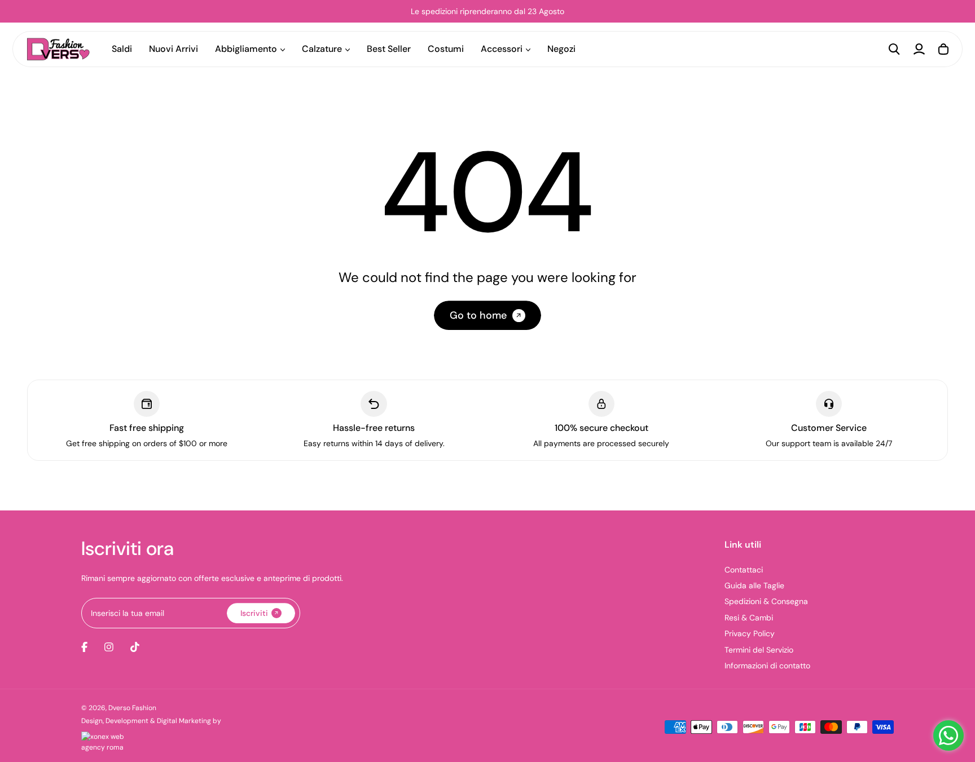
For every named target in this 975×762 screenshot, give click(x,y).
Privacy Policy (749, 633)
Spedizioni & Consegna (766, 601)
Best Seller (389, 49)
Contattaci (743, 570)
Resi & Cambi (748, 618)
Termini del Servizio (758, 650)
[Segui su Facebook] (84, 647)
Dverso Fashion (132, 707)
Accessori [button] (501, 49)
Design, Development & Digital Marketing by (151, 720)
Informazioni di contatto (767, 665)
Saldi (122, 49)
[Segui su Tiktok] (134, 647)
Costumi (446, 49)
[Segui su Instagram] (108, 647)
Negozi (561, 49)
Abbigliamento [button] (246, 49)
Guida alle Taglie (754, 585)
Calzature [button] (322, 49)
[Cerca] (894, 49)
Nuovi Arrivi (173, 49)
